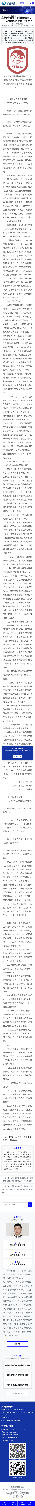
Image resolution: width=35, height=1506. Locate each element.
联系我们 (22, 1504)
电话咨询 (30, 1504)
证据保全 (13, 1140)
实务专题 (13, 1504)
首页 (5, 16)
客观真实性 (28, 1137)
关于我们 (4, 1504)
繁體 (21, 3)
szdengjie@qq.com (12, 1437)
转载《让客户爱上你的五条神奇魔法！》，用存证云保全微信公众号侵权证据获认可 (17, 1189)
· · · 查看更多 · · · (17, 1344)
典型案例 (11, 16)
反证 (5, 1140)
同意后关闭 (17, 756)
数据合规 (18, 16)
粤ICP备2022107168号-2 (17, 1495)
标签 (11, 1137)
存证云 (18, 1137)
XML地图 (14, 1497)
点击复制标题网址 (18, 24)
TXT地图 (21, 1497)
